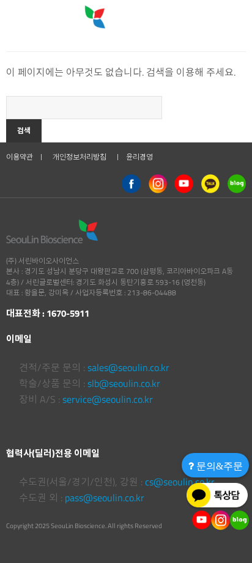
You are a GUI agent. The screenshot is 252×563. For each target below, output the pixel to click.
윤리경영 (139, 157)
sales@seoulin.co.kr (128, 367)
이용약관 (19, 157)
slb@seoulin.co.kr (123, 383)
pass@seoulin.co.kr (104, 497)
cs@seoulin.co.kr (180, 481)
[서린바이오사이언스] (63, 18)
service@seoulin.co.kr (107, 399)
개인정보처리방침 (79, 157)
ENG (201, 19)
